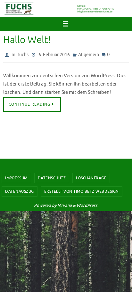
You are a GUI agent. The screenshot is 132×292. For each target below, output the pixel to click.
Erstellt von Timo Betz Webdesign (81, 191)
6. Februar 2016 (54, 54)
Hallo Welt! (27, 40)
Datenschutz (52, 178)
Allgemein (88, 54)
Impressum (16, 178)
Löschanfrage (91, 178)
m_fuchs (20, 54)
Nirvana (64, 205)
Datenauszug (19, 191)
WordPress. (87, 205)
